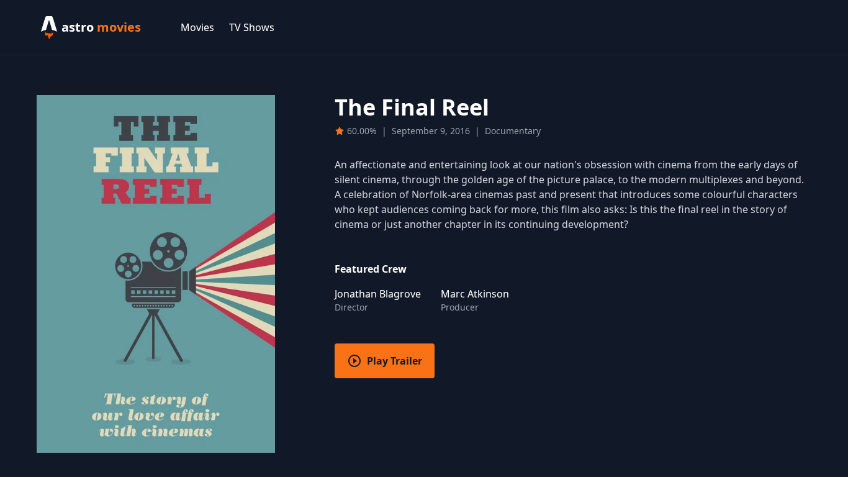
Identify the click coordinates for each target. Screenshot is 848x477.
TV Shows (251, 27)
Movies (197, 27)
